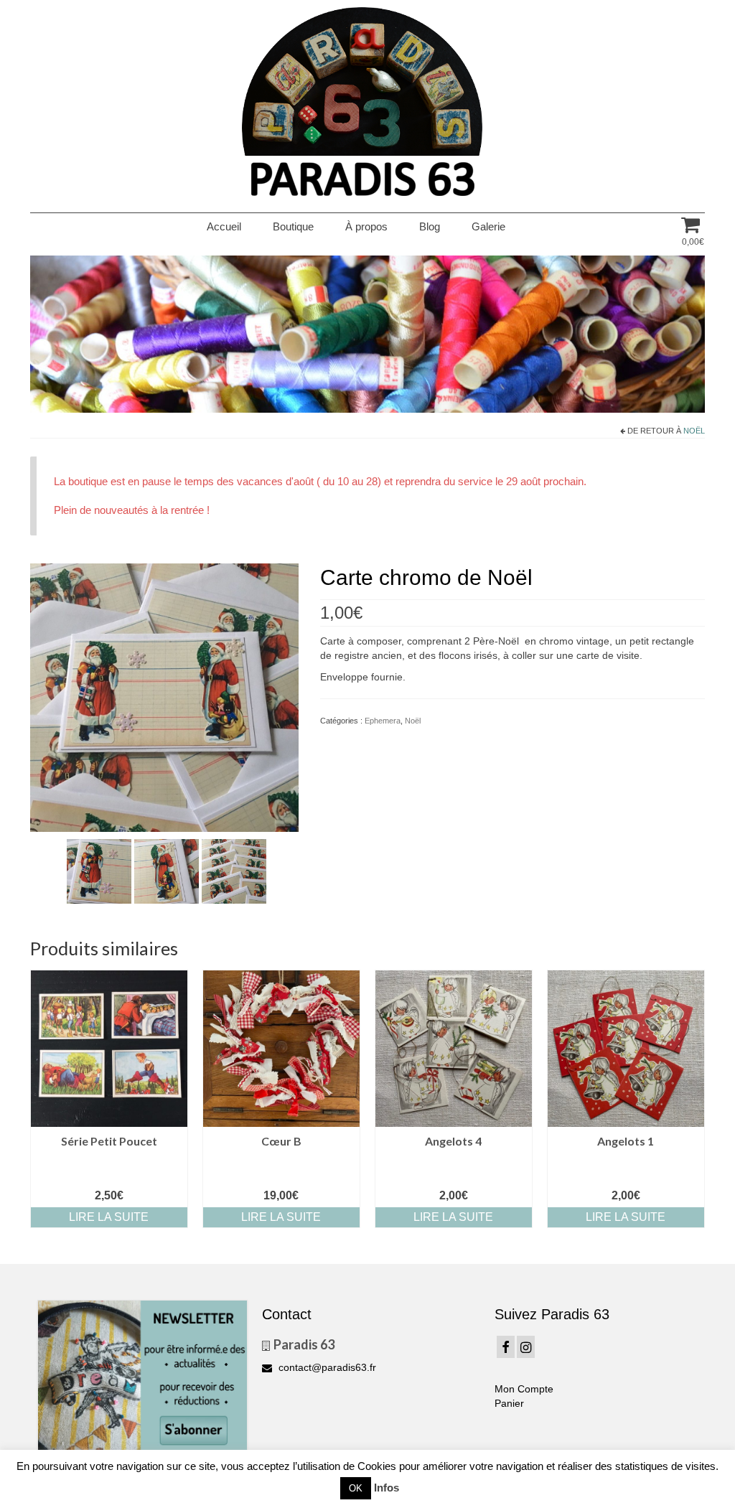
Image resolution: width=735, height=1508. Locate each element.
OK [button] (355, 1488)
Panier (509, 1403)
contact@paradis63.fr (326, 1367)
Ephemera (383, 720)
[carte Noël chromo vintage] (164, 697)
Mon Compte (524, 1389)
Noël (694, 430)
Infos (386, 1487)
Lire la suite (109, 1217)
